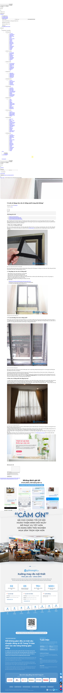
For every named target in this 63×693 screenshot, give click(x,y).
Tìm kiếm (10, 5)
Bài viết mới (8, 26)
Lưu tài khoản (3, 171)
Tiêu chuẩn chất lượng (35, 686)
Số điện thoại (17, 19)
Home (1, 177)
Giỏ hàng (2, 14)
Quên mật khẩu (2, 173)
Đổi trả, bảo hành (43, 686)
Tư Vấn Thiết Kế (4, 154)
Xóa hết (7, 162)
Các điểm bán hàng (5, 16)
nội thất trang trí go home (40, 432)
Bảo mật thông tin (50, 686)
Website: (8, 474)
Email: (8, 473)
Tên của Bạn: (9, 472)
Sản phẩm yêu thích (5, 17)
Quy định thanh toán (18, 686)
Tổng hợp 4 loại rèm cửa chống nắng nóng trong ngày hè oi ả (20, 281)
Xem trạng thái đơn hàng (31, 19)
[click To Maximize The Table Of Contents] (8, 210)
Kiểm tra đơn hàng (5, 18)
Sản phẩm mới (4, 26)
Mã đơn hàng (4, 19)
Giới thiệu (11, 686)
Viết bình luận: (9, 471)
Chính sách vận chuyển (26, 686)
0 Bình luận (15, 205)
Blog (3, 151)
